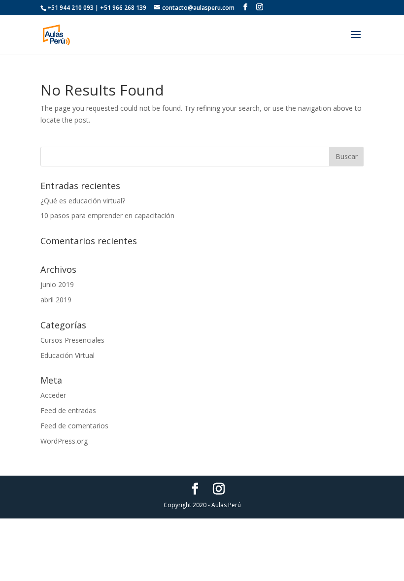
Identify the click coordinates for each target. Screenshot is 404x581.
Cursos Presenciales (72, 340)
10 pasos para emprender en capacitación (107, 215)
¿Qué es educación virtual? (82, 200)
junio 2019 (57, 284)
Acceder (53, 395)
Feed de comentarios (74, 425)
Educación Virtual (67, 355)
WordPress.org (64, 441)
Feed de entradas (68, 410)
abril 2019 (55, 299)
